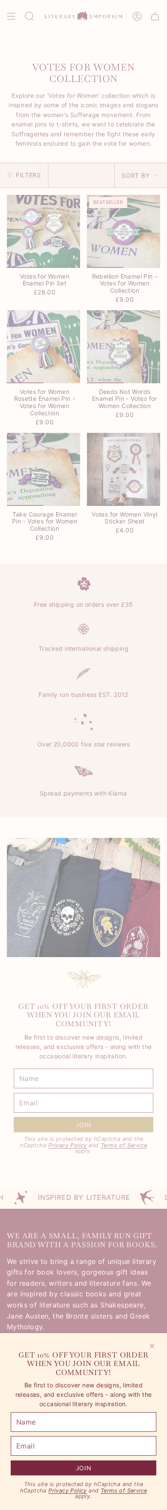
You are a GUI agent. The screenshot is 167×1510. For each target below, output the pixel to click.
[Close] (152, 1346)
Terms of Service (124, 1490)
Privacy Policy (67, 1490)
